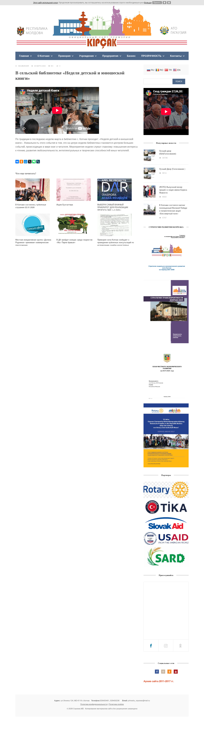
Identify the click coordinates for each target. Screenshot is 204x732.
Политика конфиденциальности (94, 704)
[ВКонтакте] (17, 161)
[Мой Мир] (25, 161)
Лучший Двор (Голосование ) (172, 168)
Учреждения (86, 56)
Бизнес (131, 56)
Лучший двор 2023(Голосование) (167, 152)
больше (148, 2)
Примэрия (64, 56)
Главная (24, 56)
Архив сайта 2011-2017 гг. (159, 681)
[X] (30, 161)
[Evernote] (34, 161)
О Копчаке (43, 56)
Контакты (176, 56)
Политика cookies (116, 704)
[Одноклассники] (21, 161)
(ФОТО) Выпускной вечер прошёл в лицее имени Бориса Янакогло (173, 190)
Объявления (23, 66)
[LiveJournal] (38, 161)
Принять (157, 2)
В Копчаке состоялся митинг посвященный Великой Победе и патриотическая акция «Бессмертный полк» (173, 209)
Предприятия (110, 56)
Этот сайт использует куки (45, 2)
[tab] (151, 646)
